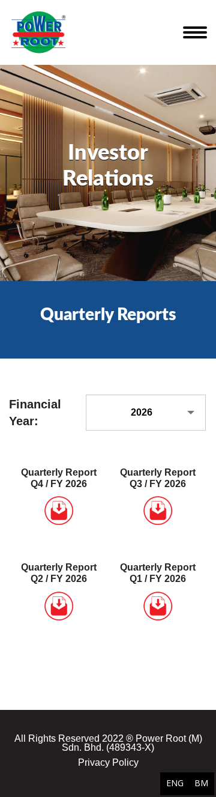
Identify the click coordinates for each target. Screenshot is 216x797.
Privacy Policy (108, 762)
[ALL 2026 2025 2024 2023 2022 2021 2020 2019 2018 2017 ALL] (146, 413)
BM (201, 783)
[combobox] (146, 413)
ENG (175, 783)
